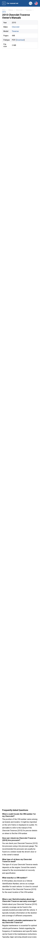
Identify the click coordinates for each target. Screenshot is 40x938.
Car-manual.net (12, 3)
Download (20, 40)
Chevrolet (15, 27)
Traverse (15, 31)
